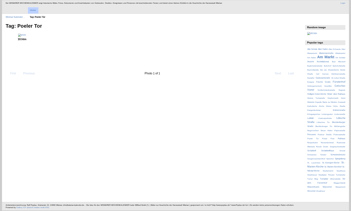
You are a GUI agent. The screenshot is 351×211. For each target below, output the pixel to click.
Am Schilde (340, 58)
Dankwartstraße (323, 78)
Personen (311, 134)
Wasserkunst (313, 187)
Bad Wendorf (338, 62)
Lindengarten (327, 114)
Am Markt (325, 57)
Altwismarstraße (326, 53)
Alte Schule (312, 49)
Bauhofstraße (313, 70)
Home (33, 10)
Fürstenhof (339, 81)
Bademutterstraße (314, 66)
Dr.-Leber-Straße (338, 78)
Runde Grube (322, 147)
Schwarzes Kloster (316, 155)
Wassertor (327, 187)
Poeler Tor (313, 139)
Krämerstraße (339, 110)
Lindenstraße (339, 114)
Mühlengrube (339, 126)
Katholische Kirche (315, 106)
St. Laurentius (313, 163)
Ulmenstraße (335, 179)
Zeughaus (320, 191)
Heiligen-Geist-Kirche (316, 94)
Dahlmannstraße (338, 74)
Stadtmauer (312, 175)
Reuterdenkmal (327, 143)
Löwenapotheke (325, 118)
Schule (342, 151)
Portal (324, 139)
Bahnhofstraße (339, 66)
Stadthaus (341, 171)
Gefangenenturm (314, 86)
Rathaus (341, 138)
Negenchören (313, 130)
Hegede (342, 90)
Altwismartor (340, 53)
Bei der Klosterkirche (329, 70)
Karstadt (341, 102)
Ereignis (310, 82)
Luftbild (310, 118)
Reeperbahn (312, 143)
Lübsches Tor (323, 122)
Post (332, 139)
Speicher (330, 159)
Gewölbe (328, 86)
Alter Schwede (335, 49)
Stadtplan (322, 175)
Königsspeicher (313, 114)
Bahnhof (327, 66)
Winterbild (311, 191)
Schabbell (311, 150)
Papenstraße (339, 130)
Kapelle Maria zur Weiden (326, 102)
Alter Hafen (323, 49)
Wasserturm (340, 187)
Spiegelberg (340, 159)
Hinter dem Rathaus (336, 94)
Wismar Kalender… (15, 17)
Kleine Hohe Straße (335, 106)
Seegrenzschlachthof (316, 159)
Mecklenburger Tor (323, 126)
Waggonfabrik (339, 183)
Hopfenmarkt (333, 98)
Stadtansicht (328, 171)
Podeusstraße (339, 135)
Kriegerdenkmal (313, 110)
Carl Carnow (322, 74)
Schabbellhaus (327, 150)
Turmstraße (340, 175)
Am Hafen (311, 58)
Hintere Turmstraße (316, 98)
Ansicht (310, 61)
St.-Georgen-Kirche (330, 163)
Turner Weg (312, 179)
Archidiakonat (323, 61)
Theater (331, 175)
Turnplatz (324, 179)
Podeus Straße (325, 135)
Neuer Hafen (327, 130)
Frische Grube (323, 82)
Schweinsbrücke (338, 154)
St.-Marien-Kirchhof (332, 167)
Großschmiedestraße (326, 90)
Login (343, 3)
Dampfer (310, 78)
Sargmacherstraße (337, 147)
